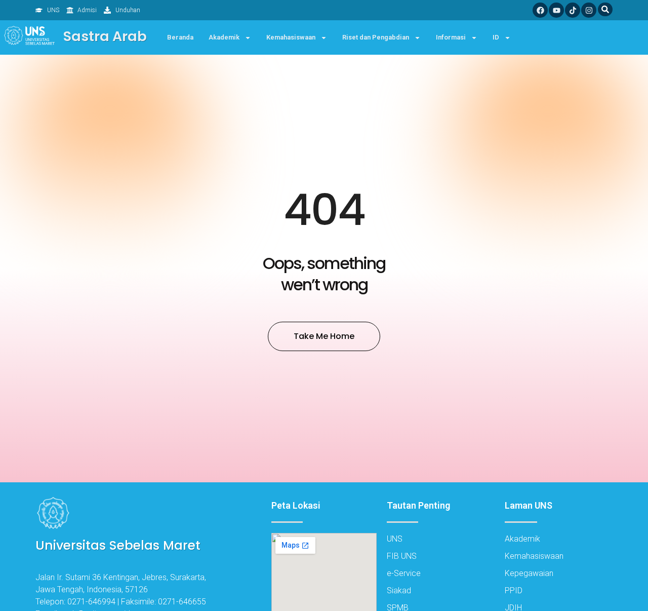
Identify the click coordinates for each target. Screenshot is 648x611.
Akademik (224, 37)
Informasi (451, 37)
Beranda (180, 37)
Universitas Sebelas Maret (117, 545)
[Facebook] (540, 10)
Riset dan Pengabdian (375, 37)
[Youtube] (556, 10)
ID (496, 37)
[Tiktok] (572, 10)
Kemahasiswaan (290, 37)
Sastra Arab (105, 36)
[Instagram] (588, 10)
